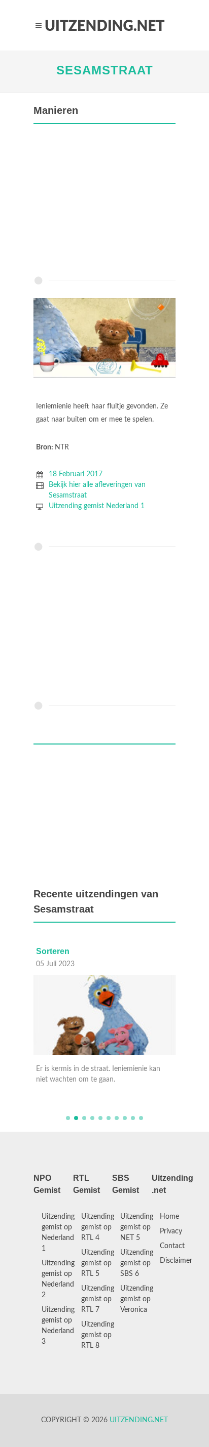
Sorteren (52, 951)
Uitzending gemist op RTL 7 (97, 1299)
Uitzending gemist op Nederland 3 (58, 1325)
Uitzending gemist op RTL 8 (97, 1335)
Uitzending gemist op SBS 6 (136, 1263)
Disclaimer (176, 1260)
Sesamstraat (104, 70)
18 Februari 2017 (75, 474)
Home (169, 1216)
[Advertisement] (104, 202)
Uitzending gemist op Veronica (136, 1299)
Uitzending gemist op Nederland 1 (58, 1232)
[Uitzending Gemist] (104, 25)
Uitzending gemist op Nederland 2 (58, 1279)
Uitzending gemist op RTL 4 (97, 1227)
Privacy (171, 1231)
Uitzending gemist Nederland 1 (97, 506)
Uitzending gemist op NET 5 (136, 1227)
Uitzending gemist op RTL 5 (97, 1263)
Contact (172, 1246)
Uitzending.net (139, 1420)
